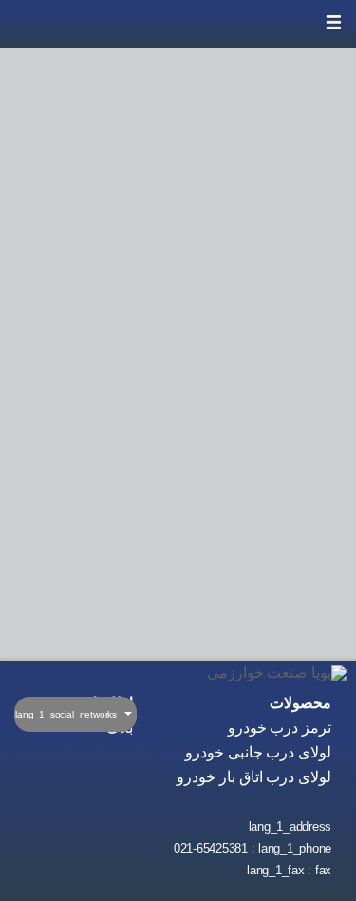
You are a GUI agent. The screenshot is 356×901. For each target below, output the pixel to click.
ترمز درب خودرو (279, 727)
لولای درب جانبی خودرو (258, 752)
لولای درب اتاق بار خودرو (254, 777)
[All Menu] (332, 24)
